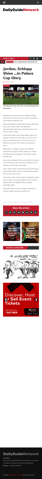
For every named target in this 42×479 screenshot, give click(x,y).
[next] (36, 299)
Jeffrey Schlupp (12, 202)
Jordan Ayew (22, 202)
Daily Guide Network (15, 475)
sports (29, 202)
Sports (10, 62)
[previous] (5, 299)
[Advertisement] (21, 35)
